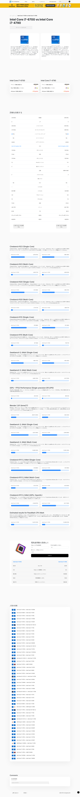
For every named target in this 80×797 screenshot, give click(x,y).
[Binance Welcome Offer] (12, 5)
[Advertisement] (40, 11)
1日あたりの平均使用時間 (36, 545)
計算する (50, 555)
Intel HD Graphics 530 (16, 146)
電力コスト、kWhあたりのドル (37, 549)
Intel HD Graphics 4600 (63, 146)
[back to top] (78, 792)
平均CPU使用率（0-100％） (56, 545)
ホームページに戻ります (21, 27)
